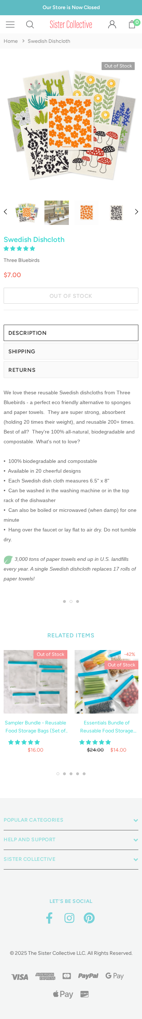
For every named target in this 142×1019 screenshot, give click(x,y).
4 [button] (77, 773)
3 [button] (77, 601)
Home (11, 41)
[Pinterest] (89, 918)
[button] (20, 249)
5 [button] (84, 773)
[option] (71, 126)
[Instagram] (69, 918)
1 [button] (64, 601)
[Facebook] (49, 918)
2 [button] (71, 601)
